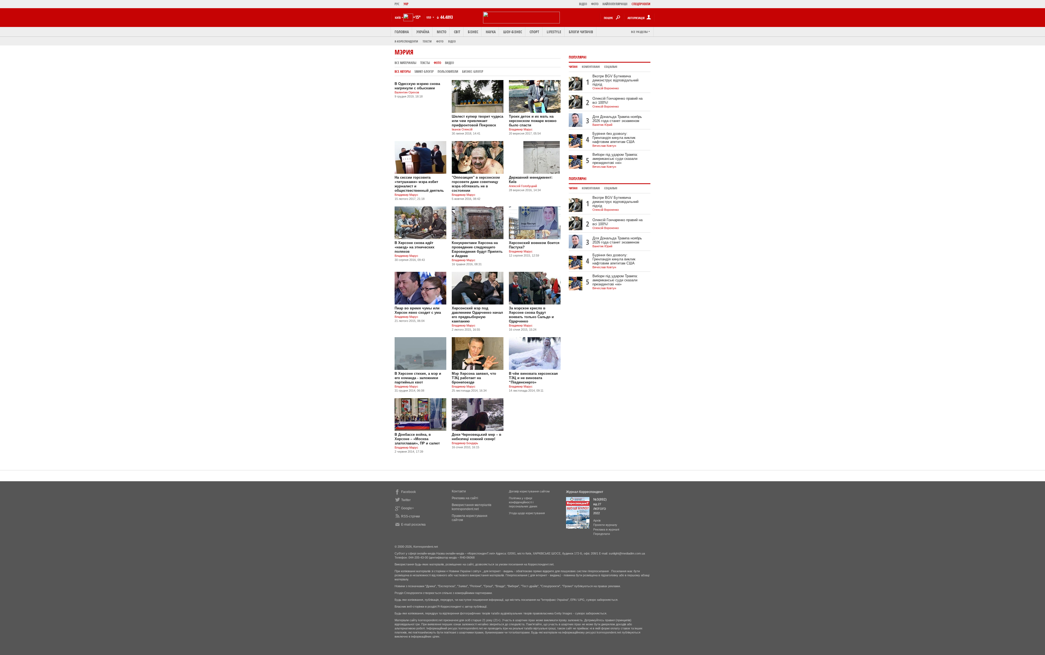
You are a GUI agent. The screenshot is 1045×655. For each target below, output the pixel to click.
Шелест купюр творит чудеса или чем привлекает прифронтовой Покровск (477, 120)
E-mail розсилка (413, 524)
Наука (491, 31)
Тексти (427, 41)
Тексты (425, 62)
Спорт (534, 31)
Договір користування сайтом (529, 491)
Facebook (408, 492)
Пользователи (448, 71)
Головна (402, 31)
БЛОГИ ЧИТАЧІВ (581, 31)
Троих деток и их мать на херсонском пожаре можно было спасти (533, 120)
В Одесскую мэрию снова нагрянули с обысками (417, 86)
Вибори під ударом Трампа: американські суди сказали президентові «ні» (615, 159)
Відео (452, 41)
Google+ (407, 508)
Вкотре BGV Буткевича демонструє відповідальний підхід (615, 80)
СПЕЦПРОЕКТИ (641, 4)
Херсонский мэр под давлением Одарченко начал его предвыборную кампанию (477, 314)
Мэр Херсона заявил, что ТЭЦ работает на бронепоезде (474, 377)
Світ (457, 31)
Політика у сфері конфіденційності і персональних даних (523, 502)
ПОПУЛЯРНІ (577, 57)
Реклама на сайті (465, 498)
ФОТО (594, 4)
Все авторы (403, 71)
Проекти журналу (605, 524)
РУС (397, 4)
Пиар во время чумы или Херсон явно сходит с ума (418, 310)
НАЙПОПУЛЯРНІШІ (615, 4)
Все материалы (405, 62)
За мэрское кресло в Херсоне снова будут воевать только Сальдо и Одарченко (531, 314)
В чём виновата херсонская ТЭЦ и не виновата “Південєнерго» (533, 377)
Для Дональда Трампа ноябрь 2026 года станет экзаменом (617, 119)
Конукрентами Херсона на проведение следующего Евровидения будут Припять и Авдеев (477, 249)
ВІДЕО (583, 4)
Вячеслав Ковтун (604, 145)
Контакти (459, 491)
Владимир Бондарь (465, 443)
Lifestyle (554, 31)
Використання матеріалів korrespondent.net (471, 507)
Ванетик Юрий (602, 124)
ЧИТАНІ (573, 66)
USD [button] (429, 17)
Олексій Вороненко (605, 88)
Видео (449, 62)
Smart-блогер (424, 71)
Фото (440, 41)
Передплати (601, 533)
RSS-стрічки (410, 516)
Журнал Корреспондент (584, 492)
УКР (406, 4)
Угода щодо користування (527, 513)
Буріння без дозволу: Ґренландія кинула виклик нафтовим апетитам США (613, 138)
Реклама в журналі (606, 529)
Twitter (406, 500)
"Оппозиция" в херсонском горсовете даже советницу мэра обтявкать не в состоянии (476, 184)
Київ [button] (398, 18)
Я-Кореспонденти (406, 41)
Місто (441, 31)
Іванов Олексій (462, 129)
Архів (597, 520)
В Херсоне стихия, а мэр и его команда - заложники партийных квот (418, 377)
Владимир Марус (521, 129)
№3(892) (600, 499)
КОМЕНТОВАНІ (591, 66)
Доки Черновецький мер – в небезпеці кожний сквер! (476, 436)
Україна (422, 31)
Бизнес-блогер (472, 71)
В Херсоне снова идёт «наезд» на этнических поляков (414, 247)
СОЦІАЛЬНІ (610, 66)
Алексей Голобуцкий (523, 186)
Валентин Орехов (407, 92)
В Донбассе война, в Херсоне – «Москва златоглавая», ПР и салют (417, 438)
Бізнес (473, 31)
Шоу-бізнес (512, 31)
